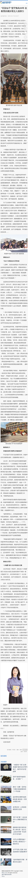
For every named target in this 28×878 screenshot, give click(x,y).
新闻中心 (25, 749)
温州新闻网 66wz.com (13, 745)
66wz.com (4, 872)
